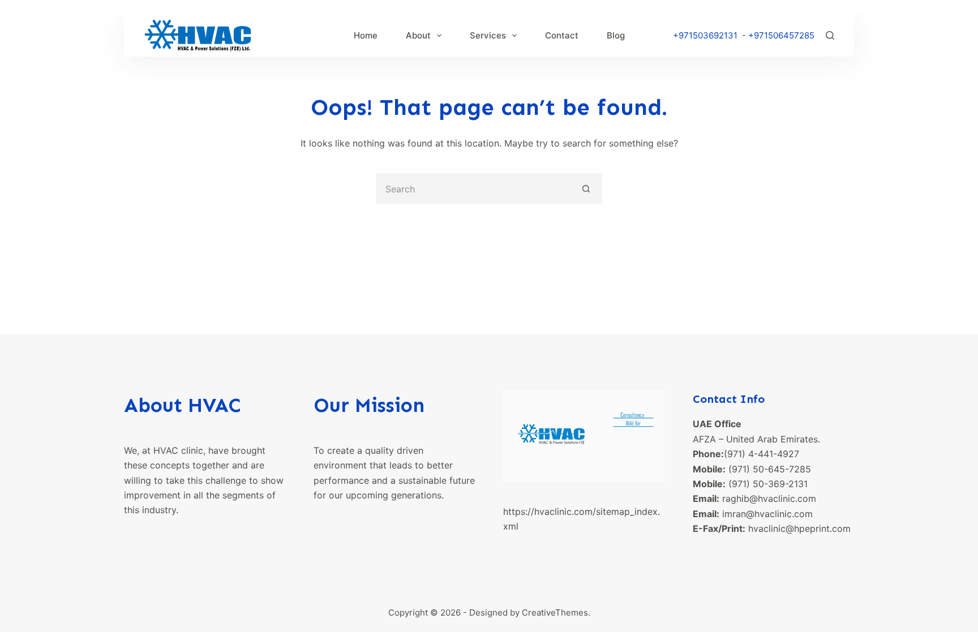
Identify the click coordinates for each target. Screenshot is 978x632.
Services (488, 35)
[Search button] (586, 188)
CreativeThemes (555, 612)
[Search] (830, 35)
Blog (616, 35)
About (418, 35)
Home (366, 35)
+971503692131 (705, 35)
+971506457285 (781, 35)
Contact (561, 35)
